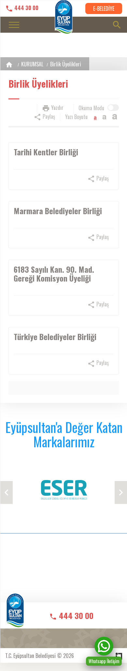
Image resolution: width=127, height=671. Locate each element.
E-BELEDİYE (103, 8)
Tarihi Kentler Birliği (46, 151)
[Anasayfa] (9, 64)
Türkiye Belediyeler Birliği (55, 336)
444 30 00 (25, 8)
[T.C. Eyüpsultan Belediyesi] (15, 615)
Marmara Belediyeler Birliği (58, 210)
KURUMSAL (32, 64)
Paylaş (48, 116)
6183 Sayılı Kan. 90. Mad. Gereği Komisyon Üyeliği (54, 273)
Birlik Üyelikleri (65, 64)
